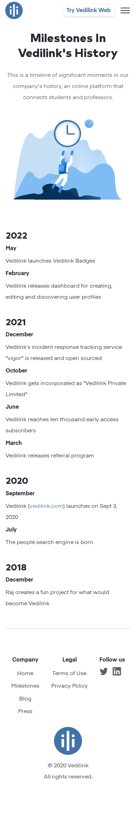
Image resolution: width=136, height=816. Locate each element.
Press (25, 711)
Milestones (25, 686)
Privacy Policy (69, 686)
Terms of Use (69, 674)
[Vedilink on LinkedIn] (117, 671)
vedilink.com (46, 506)
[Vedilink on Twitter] (104, 671)
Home (25, 674)
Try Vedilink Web (89, 11)
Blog (25, 699)
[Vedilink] (14, 10)
